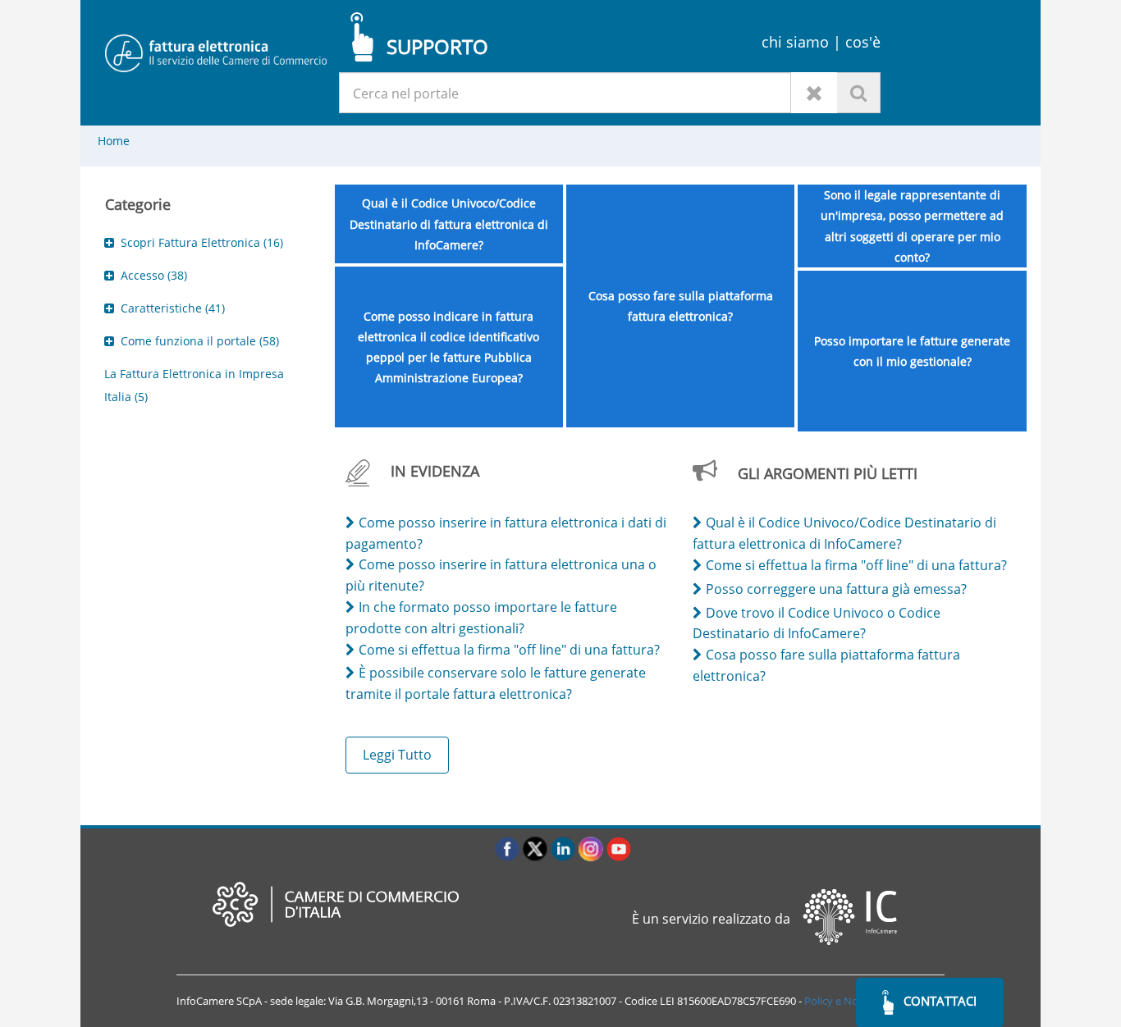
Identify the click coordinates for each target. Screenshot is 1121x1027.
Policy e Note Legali (851, 1000)
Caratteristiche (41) (173, 308)
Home (114, 140)
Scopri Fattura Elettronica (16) (202, 242)
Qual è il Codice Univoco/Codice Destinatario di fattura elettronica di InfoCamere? (449, 223)
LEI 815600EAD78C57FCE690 (728, 1000)
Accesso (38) (154, 275)
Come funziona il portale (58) (200, 341)
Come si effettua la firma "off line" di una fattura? (509, 650)
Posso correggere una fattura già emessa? (836, 589)
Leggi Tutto (397, 755)
